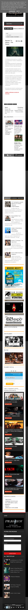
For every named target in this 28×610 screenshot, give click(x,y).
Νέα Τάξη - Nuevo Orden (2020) (12, 474)
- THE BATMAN (8, 499)
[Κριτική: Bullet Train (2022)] (14, 394)
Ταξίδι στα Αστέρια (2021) (11, 446)
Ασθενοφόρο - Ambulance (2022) (12, 416)
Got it (18, 11)
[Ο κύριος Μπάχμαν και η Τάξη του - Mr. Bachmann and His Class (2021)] (14, 480)
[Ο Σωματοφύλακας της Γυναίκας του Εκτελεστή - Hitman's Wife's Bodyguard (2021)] (14, 422)
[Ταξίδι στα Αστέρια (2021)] (14, 438)
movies (5, 104)
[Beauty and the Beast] (14, 363)
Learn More (12, 11)
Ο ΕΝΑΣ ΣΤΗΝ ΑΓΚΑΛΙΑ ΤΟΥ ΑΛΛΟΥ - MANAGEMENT (16, 230)
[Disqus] (14, 177)
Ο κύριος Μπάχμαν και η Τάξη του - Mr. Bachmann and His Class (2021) (14, 489)
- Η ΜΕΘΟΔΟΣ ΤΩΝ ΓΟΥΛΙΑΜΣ (11, 501)
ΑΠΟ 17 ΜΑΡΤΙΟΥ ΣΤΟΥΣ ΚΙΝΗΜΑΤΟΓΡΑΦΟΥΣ (11, 389)
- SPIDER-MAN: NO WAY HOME (11, 507)
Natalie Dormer (10, 104)
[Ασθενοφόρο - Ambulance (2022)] (14, 408)
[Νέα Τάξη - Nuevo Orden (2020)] (14, 466)
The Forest (9, 35)
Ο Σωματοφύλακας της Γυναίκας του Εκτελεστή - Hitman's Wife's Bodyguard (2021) (14, 431)
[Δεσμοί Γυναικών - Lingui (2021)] (14, 452)
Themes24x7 (18, 605)
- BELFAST (7, 506)
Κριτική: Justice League (15, 593)
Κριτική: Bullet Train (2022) (11, 402)
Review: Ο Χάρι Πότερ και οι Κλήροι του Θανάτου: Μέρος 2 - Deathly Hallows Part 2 (17, 570)
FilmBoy (13, 604)
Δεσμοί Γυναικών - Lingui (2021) (12, 460)
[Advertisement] (16, 19)
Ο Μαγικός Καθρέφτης (15, 576)
